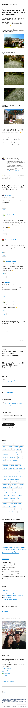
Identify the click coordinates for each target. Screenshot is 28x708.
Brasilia (4, 449)
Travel (9, 495)
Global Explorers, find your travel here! (13, 595)
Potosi (11, 487)
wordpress (18, 509)
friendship (5, 465)
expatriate (15, 460)
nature (12, 479)
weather (21, 177)
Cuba (19, 452)
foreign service (19, 463)
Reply (4, 209)
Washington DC (17, 501)
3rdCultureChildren (8, 175)
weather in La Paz (6, 178)
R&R (16, 487)
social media (16, 490)
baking (4, 446)
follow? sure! (7, 412)
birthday (10, 446)
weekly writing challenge (9, 506)
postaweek (5, 487)
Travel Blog (5, 498)
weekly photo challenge (15, 503)
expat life (9, 460)
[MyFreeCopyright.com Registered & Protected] (14, 670)
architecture (17, 444)
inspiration (22, 468)
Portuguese (14, 484)
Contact (5, 592)
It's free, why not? (8, 424)
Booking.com (5, 559)
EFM (4, 460)
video (10, 501)
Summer (20, 492)
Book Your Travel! (8, 392)
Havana (5, 468)
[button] (14, 116)
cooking (5, 452)
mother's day (19, 473)
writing (4, 511)
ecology (20, 457)
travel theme (13, 498)
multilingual (19, 476)
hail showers (13, 177)
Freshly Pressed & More (9, 593)
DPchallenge (13, 457)
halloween (18, 465)
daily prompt (19, 454)
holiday (10, 468)
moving (5, 476)
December (5, 457)
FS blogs (11, 465)
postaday (21, 484)
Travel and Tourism (17, 495)
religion (5, 490)
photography (5, 177)
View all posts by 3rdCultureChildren (14, 170)
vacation (5, 501)
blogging (16, 446)
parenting (18, 479)
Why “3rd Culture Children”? (10, 599)
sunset (4, 495)
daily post (11, 454)
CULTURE (5, 454)
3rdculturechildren (9, 4)
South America (6, 492)
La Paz (18, 177)
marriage (5, 473)
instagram (5, 471)
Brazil (9, 449)
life (15, 471)
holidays (15, 468)
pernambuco (6, 482)
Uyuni (19, 498)
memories (11, 473)
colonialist (7, 282)
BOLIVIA (24, 175)
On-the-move (7, 597)
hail (9, 177)
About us (5, 590)
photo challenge (15, 482)
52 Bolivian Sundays (8, 444)
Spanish (14, 492)
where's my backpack (8, 509)
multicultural (11, 476)
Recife (20, 487)
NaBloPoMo (6, 479)
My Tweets (5, 611)
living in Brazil (20, 471)
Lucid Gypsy (8, 195)
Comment (21, 340)
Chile (13, 449)
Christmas (18, 449)
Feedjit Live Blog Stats (8, 681)
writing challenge (12, 511)
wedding (5, 503)
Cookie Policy (4, 702)
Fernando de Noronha (8, 463)
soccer (9, 490)
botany (22, 446)
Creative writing (12, 452)
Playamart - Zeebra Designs (12, 239)
